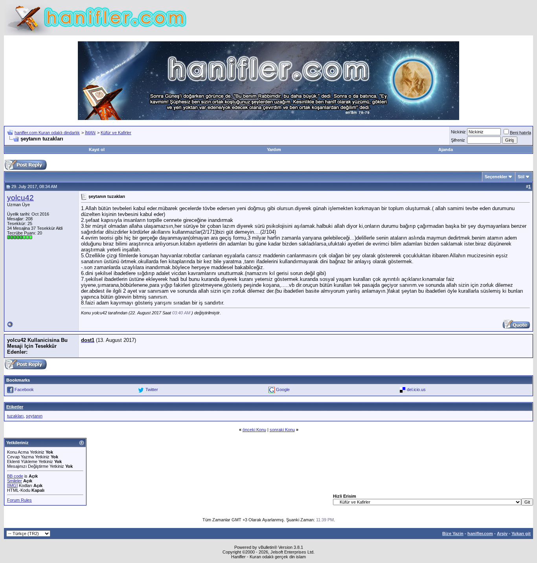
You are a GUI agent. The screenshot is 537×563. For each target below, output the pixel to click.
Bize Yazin (452, 533)
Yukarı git (521, 533)
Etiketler (14, 406)
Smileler (14, 480)
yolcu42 (20, 198)
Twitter (151, 389)
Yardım (274, 149)
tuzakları (15, 415)
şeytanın (34, 415)
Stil (521, 176)
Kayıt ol (97, 149)
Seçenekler (496, 176)
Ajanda (445, 149)
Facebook (24, 389)
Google (283, 389)
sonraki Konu (282, 429)
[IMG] (12, 485)
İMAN (90, 132)
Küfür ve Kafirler (116, 132)
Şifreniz (458, 140)
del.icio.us (416, 389)
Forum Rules (19, 500)
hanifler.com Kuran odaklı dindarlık (47, 132)
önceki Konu (254, 429)
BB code (15, 476)
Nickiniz (458, 131)
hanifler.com (480, 533)
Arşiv (502, 533)
